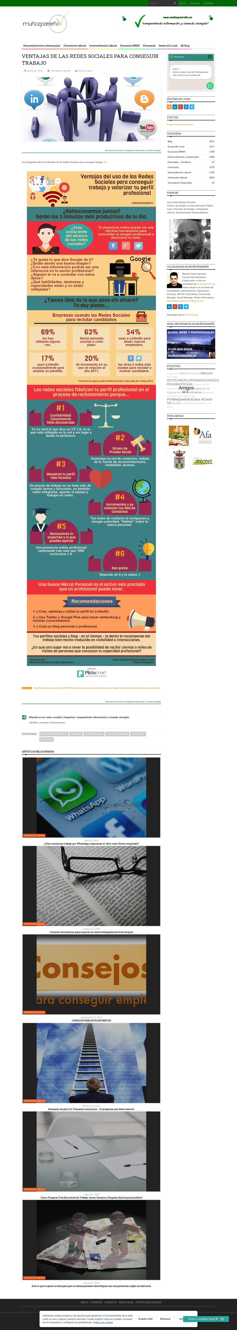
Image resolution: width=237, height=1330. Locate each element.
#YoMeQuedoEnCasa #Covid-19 (190, 401)
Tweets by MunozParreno (180, 124)
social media (46, 739)
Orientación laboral (75, 45)
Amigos (186, 387)
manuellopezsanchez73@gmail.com (185, 301)
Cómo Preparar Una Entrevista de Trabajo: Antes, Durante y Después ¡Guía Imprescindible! (91, 1197)
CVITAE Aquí (192, 314)
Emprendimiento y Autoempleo (41, 45)
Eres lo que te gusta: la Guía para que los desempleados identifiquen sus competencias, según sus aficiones (91, 1286)
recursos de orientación (117, 734)
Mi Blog (185, 45)
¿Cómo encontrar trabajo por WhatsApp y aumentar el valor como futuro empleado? (91, 843)
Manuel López (85, 70)
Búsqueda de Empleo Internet (54, 734)
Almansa (197, 384)
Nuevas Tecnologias (94, 734)
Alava (186, 396)
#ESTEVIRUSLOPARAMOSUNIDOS (193, 380)
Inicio (182, 3)
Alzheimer (195, 392)
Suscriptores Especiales (191, 182)
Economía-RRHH (130, 45)
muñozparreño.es (206, 284)
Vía (105, 162)
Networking (76, 734)
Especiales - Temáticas (191, 162)
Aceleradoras (173, 373)
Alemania (195, 373)
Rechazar (165, 1318)
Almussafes (172, 377)
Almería (184, 373)
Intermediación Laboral (103, 45)
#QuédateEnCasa (179, 384)
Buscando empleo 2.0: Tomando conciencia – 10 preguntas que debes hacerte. (91, 1109)
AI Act (192, 396)
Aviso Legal (126, 1302)
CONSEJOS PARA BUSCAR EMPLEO (91, 1020)
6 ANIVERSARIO (190, 403)
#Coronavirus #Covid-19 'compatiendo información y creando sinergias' (133, 150)
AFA (185, 392)
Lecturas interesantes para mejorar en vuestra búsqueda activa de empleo (91, 932)
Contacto (208, 3)
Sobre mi (195, 3)
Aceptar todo (145, 1318)
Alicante (176, 403)
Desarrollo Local (168, 45)
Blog (191, 141)
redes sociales (138, 734)
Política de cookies (148, 1302)
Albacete (206, 373)
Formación (149, 45)
